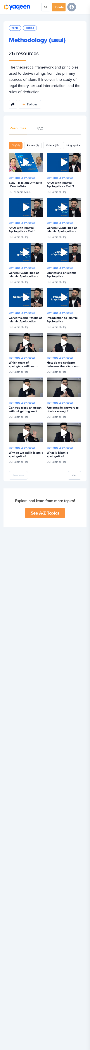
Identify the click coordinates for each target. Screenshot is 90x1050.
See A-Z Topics (45, 513)
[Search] (45, 7)
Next (74, 475)
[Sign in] (71, 7)
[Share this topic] (13, 104)
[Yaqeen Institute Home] (16, 7)
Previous (18, 475)
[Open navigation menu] (82, 7)
